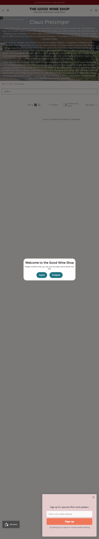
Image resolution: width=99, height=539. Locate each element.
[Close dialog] (93, 497)
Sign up (69, 521)
